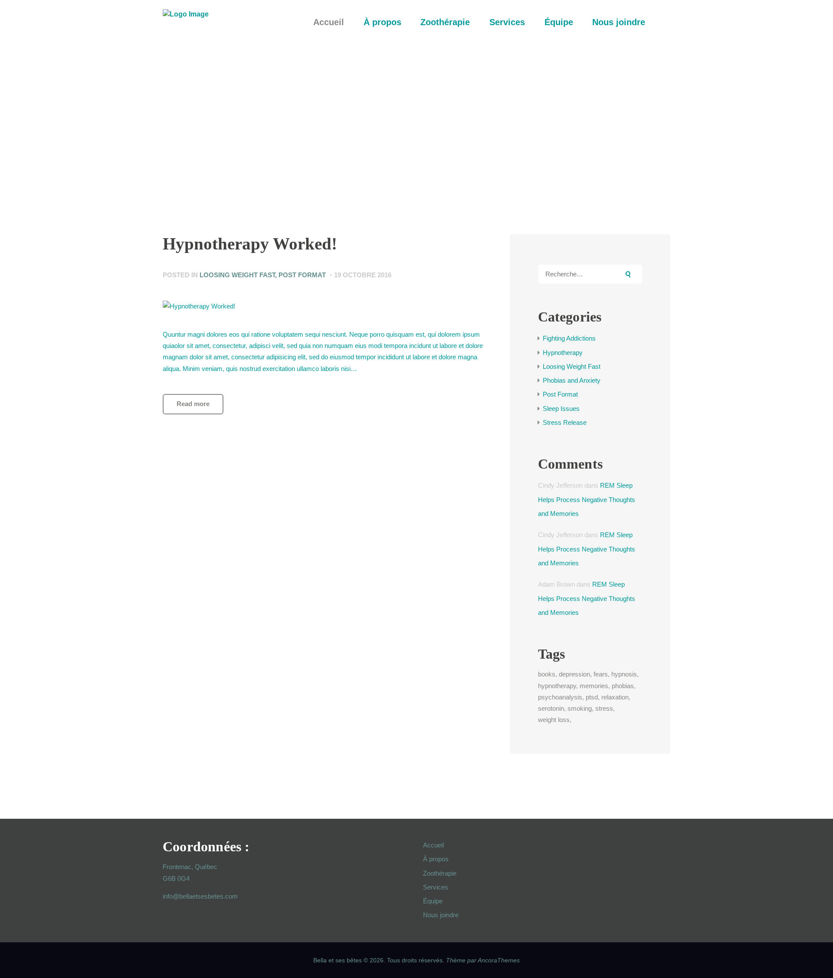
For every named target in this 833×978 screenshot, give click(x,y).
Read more (193, 403)
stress (604, 708)
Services (435, 887)
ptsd (592, 697)
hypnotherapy (557, 685)
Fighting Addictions (569, 338)
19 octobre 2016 (362, 275)
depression (574, 674)
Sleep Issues (561, 408)
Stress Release (565, 422)
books (546, 674)
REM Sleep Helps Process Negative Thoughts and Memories (586, 499)
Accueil (433, 845)
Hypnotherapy (563, 352)
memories (594, 685)
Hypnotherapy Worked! (250, 244)
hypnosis (624, 674)
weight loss (554, 719)
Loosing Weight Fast (237, 275)
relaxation (615, 697)
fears (601, 674)
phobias (623, 685)
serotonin (551, 708)
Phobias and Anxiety (571, 380)
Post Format (302, 275)
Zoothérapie (439, 873)
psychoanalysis (560, 697)
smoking (579, 708)
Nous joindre (441, 915)
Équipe (433, 901)
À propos (436, 859)
